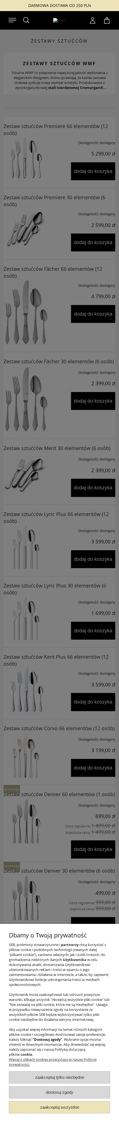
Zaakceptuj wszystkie (59, 1107)
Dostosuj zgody (59, 1092)
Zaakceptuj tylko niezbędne (59, 1077)
